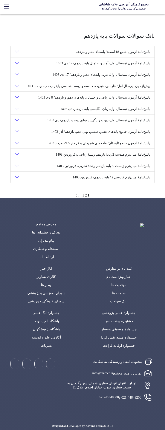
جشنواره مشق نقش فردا (119, 337)
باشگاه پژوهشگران (46, 329)
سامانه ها (118, 293)
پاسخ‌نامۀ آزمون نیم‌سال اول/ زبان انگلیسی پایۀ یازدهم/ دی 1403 (105, 109)
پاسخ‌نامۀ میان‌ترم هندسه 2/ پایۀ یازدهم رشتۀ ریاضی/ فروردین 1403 (103, 154)
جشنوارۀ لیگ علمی (46, 313)
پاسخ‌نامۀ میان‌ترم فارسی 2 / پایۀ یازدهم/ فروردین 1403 (111, 177)
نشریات (46, 345)
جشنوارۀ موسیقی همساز (119, 329)
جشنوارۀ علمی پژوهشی (119, 313)
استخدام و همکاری (46, 249)
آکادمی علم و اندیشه (46, 337)
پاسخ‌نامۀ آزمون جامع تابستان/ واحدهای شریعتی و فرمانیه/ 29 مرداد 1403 (98, 143)
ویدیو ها (46, 285)
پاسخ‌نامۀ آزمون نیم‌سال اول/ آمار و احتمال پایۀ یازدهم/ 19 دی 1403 (103, 63)
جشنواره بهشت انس (118, 321)
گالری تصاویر (46, 276)
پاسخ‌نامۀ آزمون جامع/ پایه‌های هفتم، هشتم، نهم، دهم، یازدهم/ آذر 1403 (100, 131)
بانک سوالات (118, 301)
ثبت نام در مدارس (119, 268)
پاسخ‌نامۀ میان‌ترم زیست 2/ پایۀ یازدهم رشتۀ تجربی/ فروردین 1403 (103, 166)
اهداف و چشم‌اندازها (46, 232)
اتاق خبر (46, 268)
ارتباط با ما (46, 257)
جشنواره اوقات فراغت (119, 345)
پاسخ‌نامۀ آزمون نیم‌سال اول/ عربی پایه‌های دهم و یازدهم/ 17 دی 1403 (101, 74)
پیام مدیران (46, 240)
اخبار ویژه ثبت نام (118, 276)
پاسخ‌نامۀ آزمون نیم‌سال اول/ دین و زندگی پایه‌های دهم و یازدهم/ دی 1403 (98, 120)
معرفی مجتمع (46, 224)
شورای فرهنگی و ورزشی (46, 301)
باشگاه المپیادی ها (46, 321)
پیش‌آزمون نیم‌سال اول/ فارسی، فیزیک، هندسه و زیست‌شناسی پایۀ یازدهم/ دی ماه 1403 (88, 86)
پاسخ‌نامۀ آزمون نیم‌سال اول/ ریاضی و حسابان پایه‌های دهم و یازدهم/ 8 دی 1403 (94, 97)
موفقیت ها (119, 285)
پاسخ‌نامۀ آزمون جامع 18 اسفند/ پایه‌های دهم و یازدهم (112, 52)
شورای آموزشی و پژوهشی (46, 293)
